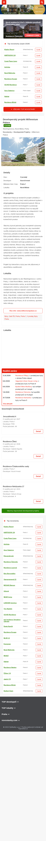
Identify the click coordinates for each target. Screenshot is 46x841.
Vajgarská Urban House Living (26, 393)
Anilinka (7, 67)
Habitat (6, 96)
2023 (18, 707)
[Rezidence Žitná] (23, 538)
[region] (23, 361)
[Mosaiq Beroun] (23, 621)
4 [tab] (25, 176)
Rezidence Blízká (10, 102)
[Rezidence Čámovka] (23, 21)
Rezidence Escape (10, 79)
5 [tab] (28, 176)
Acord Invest (25, 193)
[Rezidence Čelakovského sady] (23, 588)
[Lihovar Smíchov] (23, 735)
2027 (18, 507)
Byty (6, 329)
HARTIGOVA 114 (10, 55)
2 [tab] (20, 176)
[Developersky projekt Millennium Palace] (23, 165)
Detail (38, 520)
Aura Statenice (9, 90)
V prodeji (7, 140)
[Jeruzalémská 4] (23, 489)
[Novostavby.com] (23, 2)
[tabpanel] (23, 165)
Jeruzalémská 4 (10, 505)
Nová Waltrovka (9, 73)
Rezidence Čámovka (11, 831)
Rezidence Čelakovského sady (16, 604)
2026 (18, 557)
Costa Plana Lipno (10, 61)
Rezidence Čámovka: (23, 404)
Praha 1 (23, 329)
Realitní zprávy (10, 383)
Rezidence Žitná (10, 555)
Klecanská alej (9, 825)
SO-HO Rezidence (10, 85)
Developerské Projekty (22, 147)
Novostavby (7, 147)
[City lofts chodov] (23, 835)
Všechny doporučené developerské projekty (23, 729)
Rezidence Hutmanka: (23, 410)
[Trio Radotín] (23, 117)
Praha (18, 329)
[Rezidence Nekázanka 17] (23, 688)
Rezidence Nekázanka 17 (13, 705)
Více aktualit (7, 416)
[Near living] (23, 421)
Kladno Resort (9, 49)
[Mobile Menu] (4, 2)
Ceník (38, 50)
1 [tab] (17, 176)
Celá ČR (12, 329)
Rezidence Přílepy (22, 388)
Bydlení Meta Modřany (23, 399)
